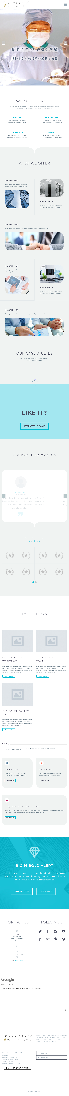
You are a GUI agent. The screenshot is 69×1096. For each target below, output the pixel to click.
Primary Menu (65, 4)
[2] (36, 582)
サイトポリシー (42, 1053)
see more (46, 891)
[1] (33, 582)
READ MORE (10, 780)
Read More (9, 676)
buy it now (22, 891)
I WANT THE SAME (34, 426)
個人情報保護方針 (43, 1057)
